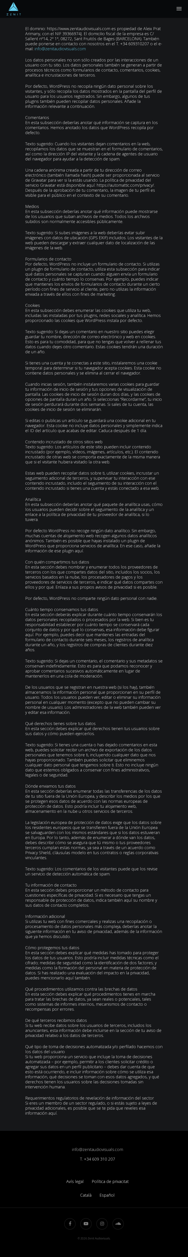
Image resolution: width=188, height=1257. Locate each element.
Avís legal (75, 1181)
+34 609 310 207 (99, 1159)
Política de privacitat (110, 1181)
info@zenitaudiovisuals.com (60, 48)
